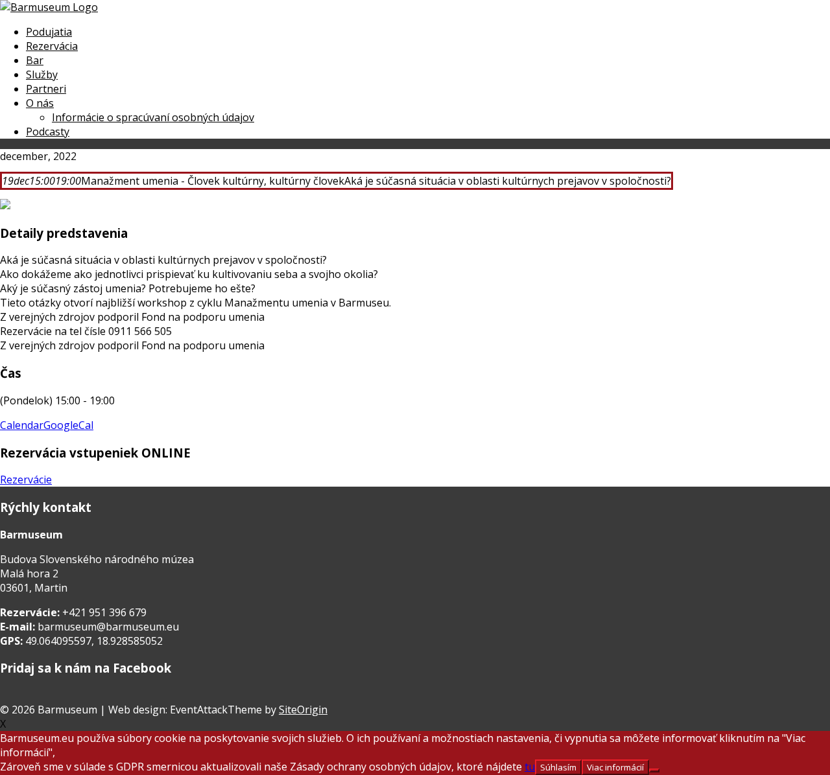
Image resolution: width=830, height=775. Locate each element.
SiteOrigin (303, 709)
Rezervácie (26, 479)
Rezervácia (52, 46)
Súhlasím (558, 767)
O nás (40, 103)
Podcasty (47, 131)
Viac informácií (615, 767)
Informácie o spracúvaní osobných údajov (153, 117)
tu (530, 766)
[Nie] (654, 770)
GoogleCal (68, 425)
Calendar (21, 425)
